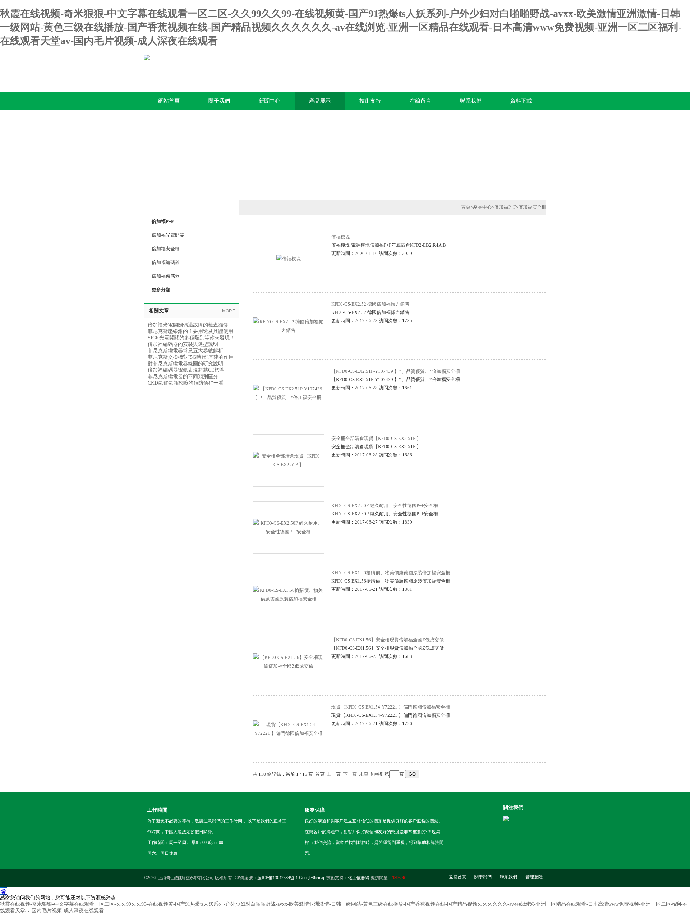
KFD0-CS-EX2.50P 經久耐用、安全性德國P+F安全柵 (384, 505)
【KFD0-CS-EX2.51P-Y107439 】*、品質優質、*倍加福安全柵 (395, 371)
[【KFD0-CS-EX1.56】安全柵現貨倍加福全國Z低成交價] (288, 661)
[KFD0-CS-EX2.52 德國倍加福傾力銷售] (288, 325)
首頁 (465, 207)
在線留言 (420, 101)
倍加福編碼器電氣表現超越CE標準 (186, 370)
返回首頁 (457, 877)
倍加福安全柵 (166, 248)
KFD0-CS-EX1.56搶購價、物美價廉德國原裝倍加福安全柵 (390, 572)
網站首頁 (169, 101)
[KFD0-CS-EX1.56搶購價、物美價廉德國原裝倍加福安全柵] (288, 594)
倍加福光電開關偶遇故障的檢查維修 (188, 325)
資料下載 (521, 101)
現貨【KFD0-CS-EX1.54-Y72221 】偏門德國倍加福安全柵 (390, 707)
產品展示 (320, 101)
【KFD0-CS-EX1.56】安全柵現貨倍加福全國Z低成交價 (387, 639)
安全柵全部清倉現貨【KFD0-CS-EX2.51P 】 (376, 438)
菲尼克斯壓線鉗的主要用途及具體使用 (190, 331)
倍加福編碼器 (166, 262)
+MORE (227, 311)
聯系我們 (471, 101)
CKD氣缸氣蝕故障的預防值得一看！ (188, 383)
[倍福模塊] (288, 258)
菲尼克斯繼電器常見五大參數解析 (185, 350)
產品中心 (482, 207)
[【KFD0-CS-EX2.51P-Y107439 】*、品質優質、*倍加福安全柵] (288, 392)
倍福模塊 (340, 237)
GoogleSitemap (312, 877)
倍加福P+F (505, 207)
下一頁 (350, 774)
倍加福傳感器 (166, 276)
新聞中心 (269, 101)
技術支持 (370, 101)
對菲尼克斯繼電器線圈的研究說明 (185, 363)
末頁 (363, 774)
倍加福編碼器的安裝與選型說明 (183, 344)
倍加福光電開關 (168, 235)
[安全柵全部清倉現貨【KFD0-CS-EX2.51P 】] (288, 459)
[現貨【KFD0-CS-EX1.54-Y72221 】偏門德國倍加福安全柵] (288, 728)
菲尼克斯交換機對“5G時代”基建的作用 (191, 357)
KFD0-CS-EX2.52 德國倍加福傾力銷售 (370, 304)
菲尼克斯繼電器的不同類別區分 (183, 376)
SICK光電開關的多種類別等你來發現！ (191, 337)
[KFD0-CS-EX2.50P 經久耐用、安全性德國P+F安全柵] (288, 526)
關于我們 (219, 101)
